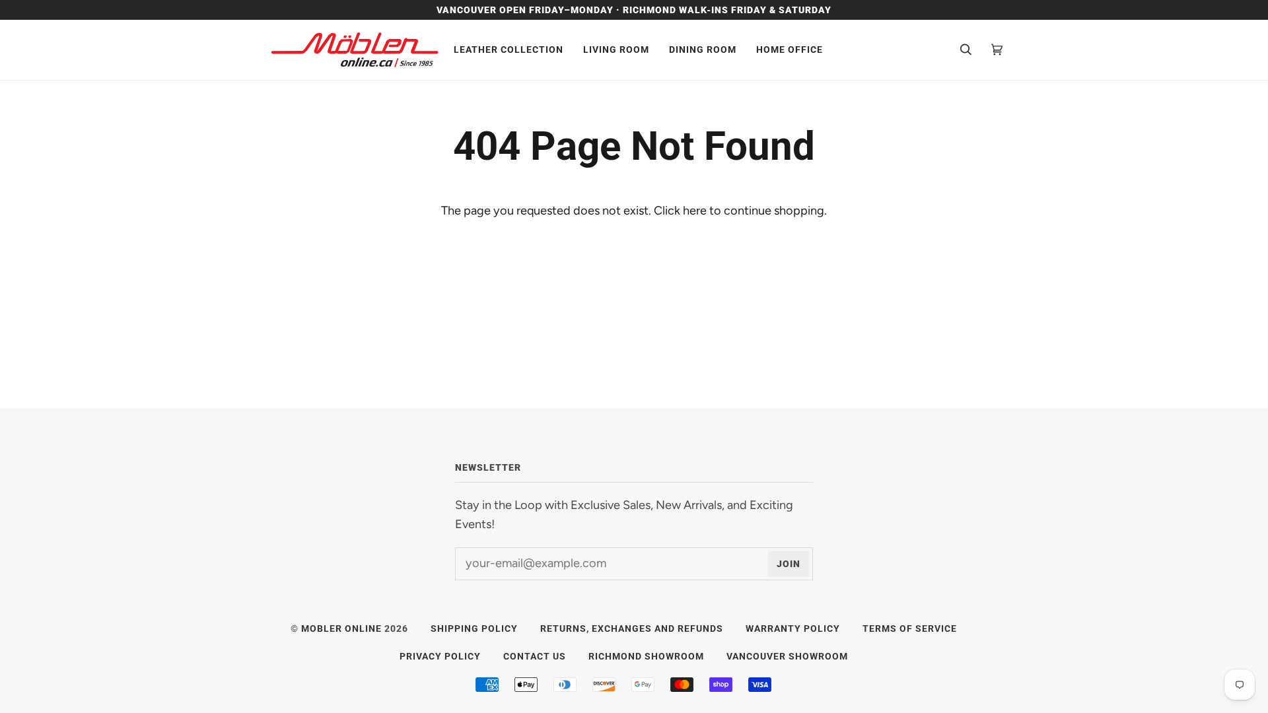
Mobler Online (341, 628)
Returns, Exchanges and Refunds (631, 628)
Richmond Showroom (646, 656)
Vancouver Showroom (787, 656)
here (695, 210)
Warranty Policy (793, 628)
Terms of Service (910, 628)
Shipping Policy (474, 628)
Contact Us (534, 656)
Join (788, 564)
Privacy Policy (440, 656)
